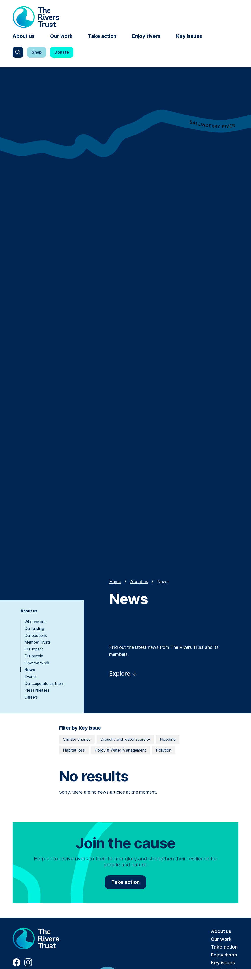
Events (31, 676)
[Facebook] (16, 964)
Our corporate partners (44, 683)
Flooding (168, 739)
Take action (102, 36)
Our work (61, 36)
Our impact (34, 649)
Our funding (34, 628)
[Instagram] (28, 964)
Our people (34, 655)
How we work (37, 662)
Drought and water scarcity (125, 739)
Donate (61, 52)
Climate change (77, 739)
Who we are (35, 621)
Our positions (36, 635)
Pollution (163, 750)
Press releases (37, 690)
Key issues (189, 36)
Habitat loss (74, 750)
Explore (119, 673)
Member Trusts (37, 642)
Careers (31, 697)
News (30, 669)
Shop (37, 52)
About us (24, 36)
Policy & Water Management (120, 750)
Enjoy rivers (146, 36)
